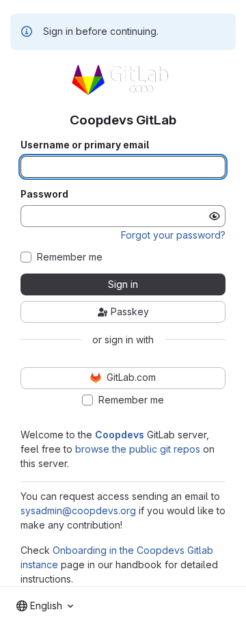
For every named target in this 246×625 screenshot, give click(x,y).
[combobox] (44, 606)
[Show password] (215, 216)
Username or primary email (84, 144)
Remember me (69, 257)
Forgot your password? (173, 235)
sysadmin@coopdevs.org (78, 510)
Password (44, 194)
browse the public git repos (137, 449)
